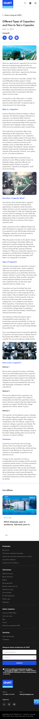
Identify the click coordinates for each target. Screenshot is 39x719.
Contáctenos (5, 639)
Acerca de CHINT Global (9, 613)
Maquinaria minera (7, 589)
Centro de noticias (7, 616)
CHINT (16, 337)
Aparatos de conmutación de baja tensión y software (17, 556)
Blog (3, 619)
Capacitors (6, 78)
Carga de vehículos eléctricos (10, 563)
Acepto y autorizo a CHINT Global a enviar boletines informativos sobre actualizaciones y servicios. (19, 671)
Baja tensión (5, 550)
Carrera (4, 622)
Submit (19, 663)
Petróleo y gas (6, 599)
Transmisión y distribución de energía (12, 553)
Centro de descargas (8, 636)
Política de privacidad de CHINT (11, 625)
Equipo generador (7, 583)
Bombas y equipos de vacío (10, 586)
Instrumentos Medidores (9, 559)
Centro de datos (6, 592)
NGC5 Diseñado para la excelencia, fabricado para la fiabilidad (17, 523)
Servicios (5, 632)
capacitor (16, 207)
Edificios (4, 580)
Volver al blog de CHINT (13, 15)
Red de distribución (7, 576)
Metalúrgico (5, 602)
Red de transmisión (7, 573)
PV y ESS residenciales (8, 596)
